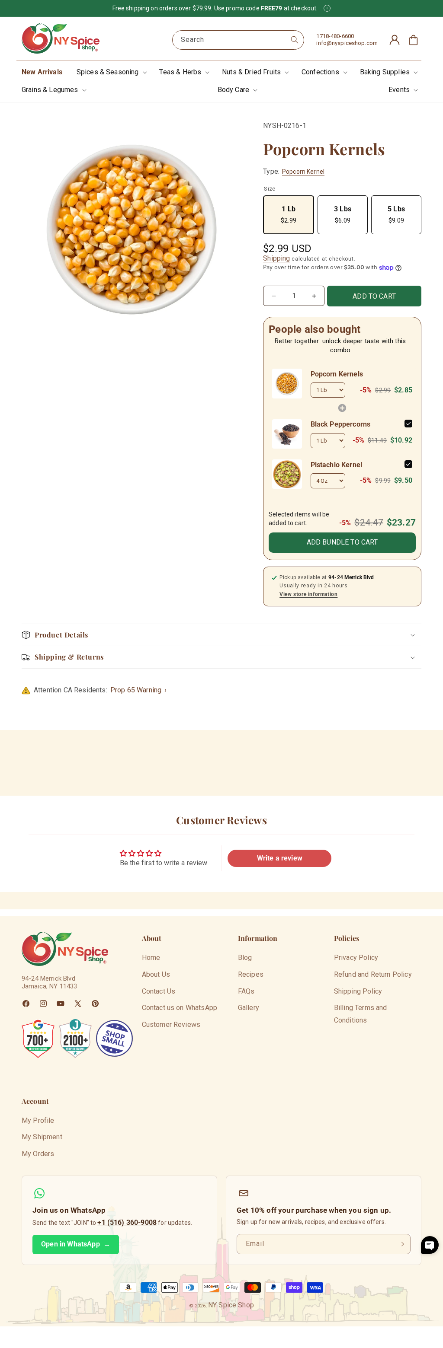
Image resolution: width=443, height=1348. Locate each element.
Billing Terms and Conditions (360, 1014)
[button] (111, 72)
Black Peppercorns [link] (341, 424)
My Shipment (42, 1137)
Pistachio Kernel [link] (337, 465)
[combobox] (238, 40)
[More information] (327, 8)
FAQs (246, 991)
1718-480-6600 (335, 36)
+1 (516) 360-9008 (127, 1222)
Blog (245, 957)
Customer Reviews (171, 1024)
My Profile (38, 1120)
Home (151, 957)
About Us (156, 974)
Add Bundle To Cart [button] (342, 542)
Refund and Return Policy (373, 974)
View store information (308, 594)
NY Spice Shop (231, 1305)
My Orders (38, 1154)
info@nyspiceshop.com (347, 43)
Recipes (250, 974)
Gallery (248, 1008)
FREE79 (271, 8)
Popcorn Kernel (303, 171)
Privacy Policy (356, 957)
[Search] (294, 39)
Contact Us (159, 991)
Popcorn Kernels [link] (337, 374)
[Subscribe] (400, 1244)
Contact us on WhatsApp (180, 1008)
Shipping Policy (358, 991)
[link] (287, 383)
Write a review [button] (279, 858)
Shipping (276, 258)
